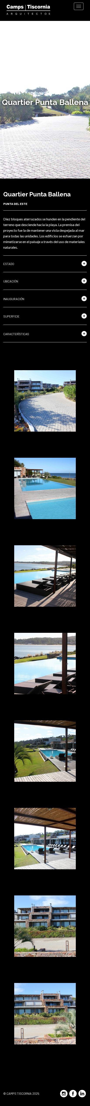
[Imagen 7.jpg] (45, 926)
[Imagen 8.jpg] (45, 1013)
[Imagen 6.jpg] (45, 838)
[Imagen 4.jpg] (45, 663)
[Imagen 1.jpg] (45, 401)
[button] (45, 264)
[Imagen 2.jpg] (45, 488)
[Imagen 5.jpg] (45, 751)
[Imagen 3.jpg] (45, 576)
